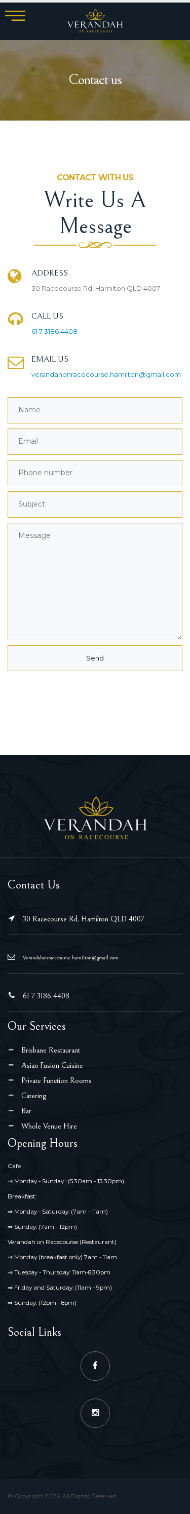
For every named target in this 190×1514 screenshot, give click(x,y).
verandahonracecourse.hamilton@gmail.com (106, 374)
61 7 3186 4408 (54, 331)
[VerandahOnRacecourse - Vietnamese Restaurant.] (95, 20)
